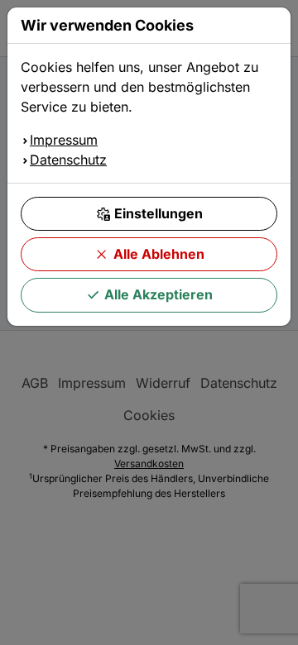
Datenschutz (68, 159)
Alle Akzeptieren (158, 294)
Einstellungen (158, 213)
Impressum (64, 139)
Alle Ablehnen (158, 254)
